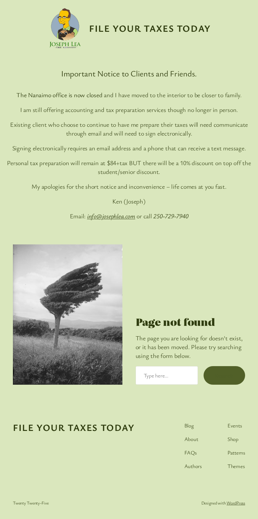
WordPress (236, 503)
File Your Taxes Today (150, 28)
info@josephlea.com (111, 216)
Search (224, 375)
